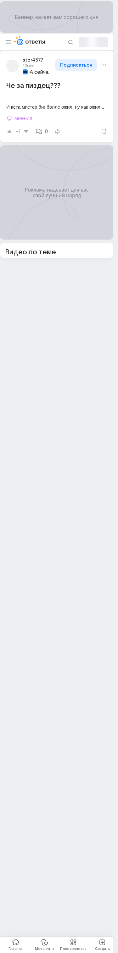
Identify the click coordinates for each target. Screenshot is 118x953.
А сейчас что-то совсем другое (42, 72)
